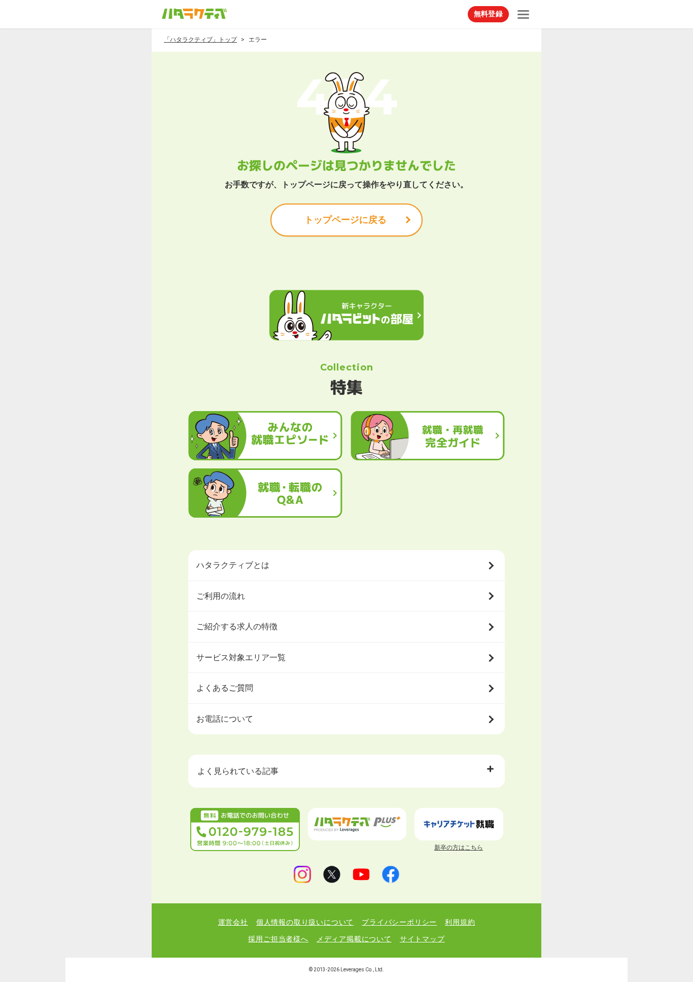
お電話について (224, 719)
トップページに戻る (345, 219)
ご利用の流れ (220, 596)
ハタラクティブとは (232, 565)
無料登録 (488, 14)
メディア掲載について (354, 939)
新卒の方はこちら (458, 847)
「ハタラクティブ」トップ (200, 39)
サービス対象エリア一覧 (241, 657)
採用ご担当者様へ (278, 939)
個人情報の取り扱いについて (305, 922)
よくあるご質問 (224, 688)
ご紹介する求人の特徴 (237, 626)
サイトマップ (422, 939)
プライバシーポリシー (399, 922)
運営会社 (233, 922)
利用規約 (460, 922)
